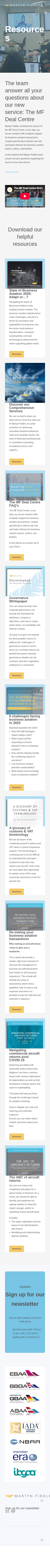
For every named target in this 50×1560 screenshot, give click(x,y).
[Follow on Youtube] (13, 1511)
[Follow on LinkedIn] (7, 1511)
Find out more (12, 172)
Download (16, 354)
